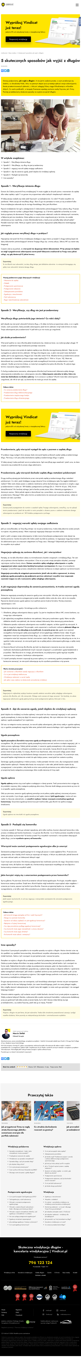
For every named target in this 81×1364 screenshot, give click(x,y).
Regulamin (19, 1310)
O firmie (57, 1273)
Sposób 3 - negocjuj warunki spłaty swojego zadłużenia (23, 168)
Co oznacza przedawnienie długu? (15, 390)
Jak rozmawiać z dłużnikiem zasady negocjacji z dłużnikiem (23, 671)
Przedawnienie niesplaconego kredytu (16, 395)
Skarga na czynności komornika (14, 918)
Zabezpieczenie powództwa (13, 291)
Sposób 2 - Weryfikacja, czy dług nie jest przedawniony (23, 165)
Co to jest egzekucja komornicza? (34, 920)
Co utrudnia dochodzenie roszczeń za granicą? (45, 1128)
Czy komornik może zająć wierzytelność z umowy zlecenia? (24, 929)
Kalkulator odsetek (40, 1275)
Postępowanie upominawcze (13, 286)
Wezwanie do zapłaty (11, 280)
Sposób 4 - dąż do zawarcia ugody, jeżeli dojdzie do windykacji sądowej (29, 171)
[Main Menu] (77, 5)
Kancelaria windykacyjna (25, 1273)
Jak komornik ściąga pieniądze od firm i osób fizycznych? (23, 915)
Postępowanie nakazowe (12, 289)
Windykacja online (9, 1273)
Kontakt (75, 1273)
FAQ (2, 1315)
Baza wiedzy (66, 1273)
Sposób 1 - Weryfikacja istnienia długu (17, 162)
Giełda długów (39, 1273)
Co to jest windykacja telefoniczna (15, 674)
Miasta (3, 1310)
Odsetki (6, 283)
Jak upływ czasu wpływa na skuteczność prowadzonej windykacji (25, 680)
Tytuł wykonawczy (10, 297)
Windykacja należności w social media (17, 677)
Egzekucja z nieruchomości (13, 294)
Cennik (49, 1273)
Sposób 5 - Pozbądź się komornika (15, 175)
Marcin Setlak (19, 1033)
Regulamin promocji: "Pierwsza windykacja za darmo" (17, 1327)
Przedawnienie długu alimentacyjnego (16, 398)
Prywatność (19, 1315)
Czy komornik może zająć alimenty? (16, 932)
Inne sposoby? (8, 178)
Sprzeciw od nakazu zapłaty (13, 920)
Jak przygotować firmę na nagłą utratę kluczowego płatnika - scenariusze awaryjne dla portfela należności (15, 1131)
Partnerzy (4, 1312)
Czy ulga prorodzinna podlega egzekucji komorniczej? (22, 926)
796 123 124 (40, 1262)
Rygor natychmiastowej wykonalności (16, 300)
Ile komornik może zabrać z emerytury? (17, 934)
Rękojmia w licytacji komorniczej (15, 923)
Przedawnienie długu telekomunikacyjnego (18, 392)
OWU (17, 1312)
